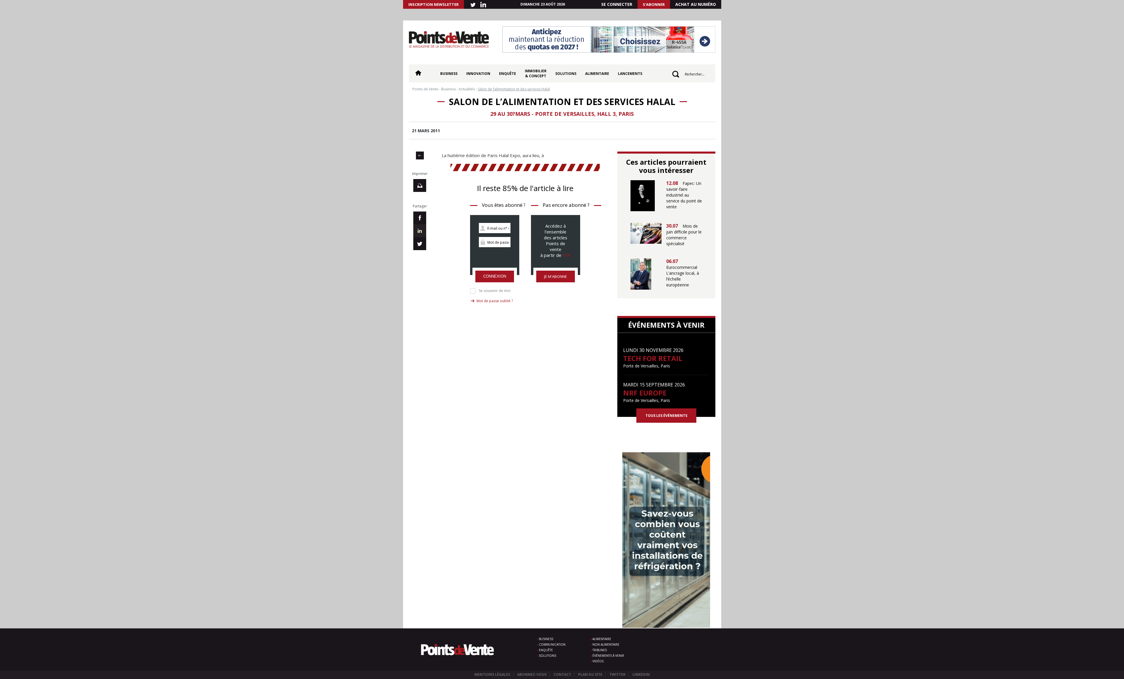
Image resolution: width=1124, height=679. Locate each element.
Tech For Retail (652, 358)
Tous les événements (666, 415)
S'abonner (654, 4)
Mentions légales (492, 674)
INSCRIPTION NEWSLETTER (433, 4)
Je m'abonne (555, 276)
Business (449, 73)
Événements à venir (608, 656)
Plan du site (590, 674)
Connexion (494, 276)
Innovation (478, 73)
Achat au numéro (695, 4)
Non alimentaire (605, 644)
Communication (552, 644)
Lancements (630, 73)
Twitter (617, 674)
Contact (562, 674)
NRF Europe (644, 393)
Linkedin (641, 674)
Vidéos (598, 661)
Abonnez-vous (531, 674)
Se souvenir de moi (494, 290)
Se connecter (616, 4)
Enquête (507, 73)
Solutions (565, 73)
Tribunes (599, 650)
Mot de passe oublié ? (495, 300)
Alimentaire (597, 73)
